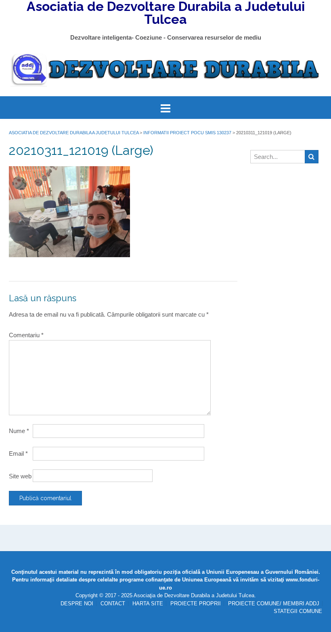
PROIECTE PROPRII (195, 603)
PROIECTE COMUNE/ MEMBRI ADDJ (273, 603)
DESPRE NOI (77, 603)
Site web (20, 476)
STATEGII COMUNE (298, 611)
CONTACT (113, 603)
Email (18, 453)
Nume (19, 430)
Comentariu (26, 335)
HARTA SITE (147, 603)
